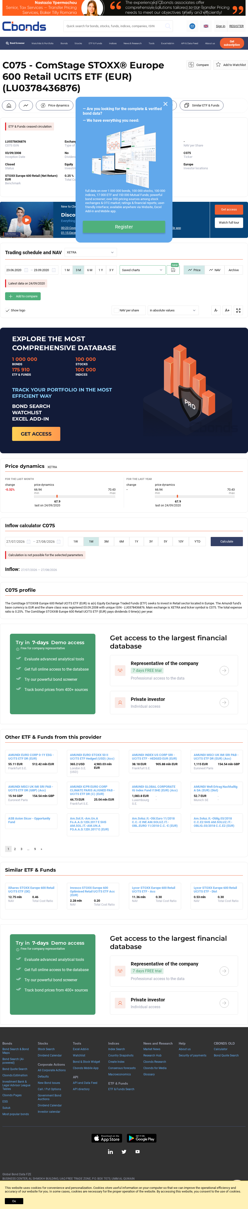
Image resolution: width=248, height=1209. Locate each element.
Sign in (220, 26)
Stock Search (46, 1049)
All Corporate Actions (52, 1070)
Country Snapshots (120, 1055)
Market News (151, 1049)
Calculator (220, 1049)
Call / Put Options (49, 1089)
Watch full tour (229, 222)
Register (124, 227)
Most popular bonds (15, 1114)
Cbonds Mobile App (86, 1068)
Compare (202, 65)
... (28, 849)
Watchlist (79, 1055)
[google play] (141, 1138)
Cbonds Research (154, 1061)
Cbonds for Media (155, 1068)
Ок (14, 1201)
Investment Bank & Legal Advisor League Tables (16, 1085)
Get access (229, 209)
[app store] (107, 1138)
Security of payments (192, 1055)
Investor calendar (49, 1111)
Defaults (43, 1076)
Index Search (116, 1049)
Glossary (149, 1074)
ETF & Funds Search (121, 1089)
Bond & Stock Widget (86, 1061)
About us (210, 43)
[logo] (24, 26)
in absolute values (162, 310)
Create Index (116, 1061)
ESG (5, 1101)
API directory (81, 1089)
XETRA (71, 252)
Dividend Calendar (50, 1055)
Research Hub (152, 1055)
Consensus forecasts (122, 1068)
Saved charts (131, 270)
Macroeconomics (119, 1074)
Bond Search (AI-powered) (13, 1060)
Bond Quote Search (14, 1069)
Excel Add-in (167, 43)
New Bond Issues (49, 1083)
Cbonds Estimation (15, 1075)
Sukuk (6, 1108)
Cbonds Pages (12, 1095)
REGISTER (236, 26)
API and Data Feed (85, 1083)
